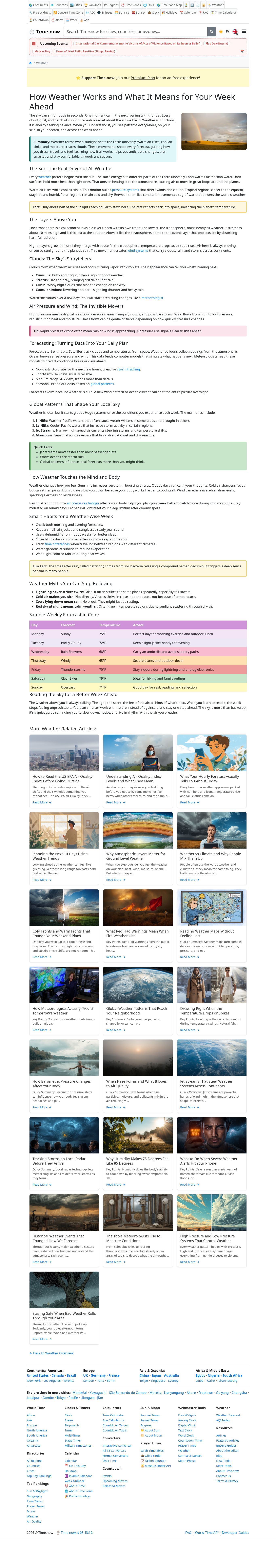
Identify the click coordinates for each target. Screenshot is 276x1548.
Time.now (44, 31)
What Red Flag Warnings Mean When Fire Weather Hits (137, 933)
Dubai (200, 1380)
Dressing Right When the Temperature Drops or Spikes (204, 1010)
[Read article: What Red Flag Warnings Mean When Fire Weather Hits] (138, 907)
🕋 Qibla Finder (151, 1456)
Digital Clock (187, 1425)
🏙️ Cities (76, 5)
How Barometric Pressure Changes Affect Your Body (62, 1083)
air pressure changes (83, 503)
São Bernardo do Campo (128, 1392)
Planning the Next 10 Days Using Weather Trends (60, 856)
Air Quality (34, 1521)
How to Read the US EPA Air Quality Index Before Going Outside (62, 778)
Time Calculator (113, 1415)
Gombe (48, 1397)
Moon (31, 1511)
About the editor (227, 1451)
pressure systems (125, 190)
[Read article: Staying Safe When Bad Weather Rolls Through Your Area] (64, 1290)
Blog (219, 1456)
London (88, 1380)
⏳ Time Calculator (223, 12)
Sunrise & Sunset (190, 1456)
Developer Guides (235, 1532)
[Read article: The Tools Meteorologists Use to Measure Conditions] (138, 1212)
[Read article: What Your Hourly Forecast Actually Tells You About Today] (212, 753)
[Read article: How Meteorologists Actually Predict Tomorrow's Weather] (64, 985)
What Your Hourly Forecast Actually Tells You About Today (209, 778)
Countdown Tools (115, 1430)
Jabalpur (33, 1397)
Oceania (32, 1440)
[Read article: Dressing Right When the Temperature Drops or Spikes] (212, 985)
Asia (30, 1420)
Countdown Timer (190, 1440)
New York (34, 1380)
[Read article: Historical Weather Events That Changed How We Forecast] (64, 1212)
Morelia (155, 1392)
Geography (34, 1496)
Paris (100, 1380)
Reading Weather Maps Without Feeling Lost (207, 933)
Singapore (158, 1380)
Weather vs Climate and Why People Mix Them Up (210, 856)
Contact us (223, 1476)
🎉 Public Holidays (77, 1496)
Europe (32, 1425)
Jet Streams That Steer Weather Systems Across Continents (206, 1083)
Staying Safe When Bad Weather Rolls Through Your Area (64, 1315)
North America (37, 1430)
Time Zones (131, 5)
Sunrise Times (150, 1415)
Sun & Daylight (37, 1491)
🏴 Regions (111, 5)
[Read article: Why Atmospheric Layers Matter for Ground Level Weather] (138, 830)
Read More (42, 802)
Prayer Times (36, 1506)
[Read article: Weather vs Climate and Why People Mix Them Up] (212, 830)
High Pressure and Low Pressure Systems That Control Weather (207, 1238)
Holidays (169, 12)
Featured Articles (227, 1440)
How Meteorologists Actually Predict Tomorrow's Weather (63, 1010)
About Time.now (227, 1471)
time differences (57, 544)
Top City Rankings (39, 1476)
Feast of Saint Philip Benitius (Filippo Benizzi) (85, 51)
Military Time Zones (78, 1445)
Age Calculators (113, 1420)
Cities (30, 1471)
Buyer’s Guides (226, 1445)
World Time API (206, 1532)
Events (107, 1476)
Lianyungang (174, 1392)
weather (44, 177)
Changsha (239, 1392)
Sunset (138, 12)
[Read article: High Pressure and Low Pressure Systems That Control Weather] (212, 1212)
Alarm (57, 20)
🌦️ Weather (216, 5)
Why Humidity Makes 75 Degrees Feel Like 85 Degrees (138, 1161)
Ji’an (100, 1397)
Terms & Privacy (227, 1481)
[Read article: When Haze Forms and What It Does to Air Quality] (138, 1058)
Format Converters (115, 1456)
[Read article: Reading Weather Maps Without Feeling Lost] (212, 907)
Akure (191, 1392)
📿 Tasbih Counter (153, 1461)
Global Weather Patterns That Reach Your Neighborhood (136, 1010)
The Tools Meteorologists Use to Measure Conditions (133, 1238)
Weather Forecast (228, 1415)
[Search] (211, 31)
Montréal (80, 1392)
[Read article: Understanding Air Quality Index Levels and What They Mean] (138, 753)
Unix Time (110, 1461)
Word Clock (186, 1435)
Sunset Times (149, 1420)
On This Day (75, 1466)
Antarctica (34, 1445)
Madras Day (42, 51)
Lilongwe (87, 1397)
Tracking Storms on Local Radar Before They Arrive (59, 1161)
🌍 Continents (38, 5)
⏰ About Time (75, 1486)
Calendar (188, 12)
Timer (69, 1430)
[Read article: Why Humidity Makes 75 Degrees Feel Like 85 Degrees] (138, 1135)
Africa (31, 1415)
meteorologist (152, 298)
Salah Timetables (152, 1451)
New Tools (223, 1461)
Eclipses (145, 1425)
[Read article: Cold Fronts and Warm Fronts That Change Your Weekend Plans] (64, 907)
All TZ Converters (114, 1451)
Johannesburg (227, 1380)
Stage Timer (73, 1440)
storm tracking (128, 369)
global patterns (102, 384)
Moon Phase (186, 1461)
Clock (153, 12)
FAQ (203, 12)
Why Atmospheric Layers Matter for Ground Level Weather (135, 856)
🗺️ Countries (59, 5)
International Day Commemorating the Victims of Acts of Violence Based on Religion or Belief (138, 43)
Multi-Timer (72, 1435)
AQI (90, 12)
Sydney (173, 1380)
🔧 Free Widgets (40, 12)
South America (37, 1435)
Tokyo (144, 1380)
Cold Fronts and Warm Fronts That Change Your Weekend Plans (61, 933)
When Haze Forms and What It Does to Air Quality (136, 1083)
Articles (221, 1435)
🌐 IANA (148, 5)
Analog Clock (187, 1420)
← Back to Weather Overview (51, 1353)
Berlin (111, 1380)
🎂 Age (84, 20)
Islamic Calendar (78, 1476)
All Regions (34, 1461)
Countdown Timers (116, 1425)
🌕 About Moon (151, 1435)
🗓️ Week (71, 20)
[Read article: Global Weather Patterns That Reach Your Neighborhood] (138, 985)
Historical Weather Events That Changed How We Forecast (58, 1238)
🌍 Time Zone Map (169, 5)
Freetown (206, 1392)
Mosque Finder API (155, 1466)
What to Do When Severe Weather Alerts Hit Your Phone (208, 1161)
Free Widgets (187, 1415)
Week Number (74, 1481)
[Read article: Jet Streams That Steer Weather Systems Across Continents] (212, 1058)
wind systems (137, 250)
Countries (33, 1466)
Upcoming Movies (115, 1481)
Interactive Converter (117, 1445)
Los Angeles (52, 1380)
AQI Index (223, 1420)
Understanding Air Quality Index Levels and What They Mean (133, 778)
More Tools (224, 1466)
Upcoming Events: (54, 43)
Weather (32, 1516)
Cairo (211, 1380)
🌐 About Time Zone (79, 1491)
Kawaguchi (98, 1392)
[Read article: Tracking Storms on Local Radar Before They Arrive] (64, 1135)
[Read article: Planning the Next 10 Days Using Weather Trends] (64, 830)
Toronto (68, 1380)
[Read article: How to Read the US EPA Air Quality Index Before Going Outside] (64, 753)
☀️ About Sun (149, 1430)
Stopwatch (72, 1425)
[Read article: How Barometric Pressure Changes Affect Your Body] (64, 1058)
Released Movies (114, 1486)
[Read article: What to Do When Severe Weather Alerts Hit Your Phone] (212, 1135)
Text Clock (185, 1430)
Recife (73, 1397)
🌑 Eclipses (104, 12)
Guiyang (222, 1392)
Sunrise (122, 12)
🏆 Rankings (92, 5)
